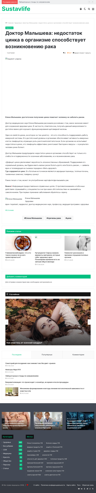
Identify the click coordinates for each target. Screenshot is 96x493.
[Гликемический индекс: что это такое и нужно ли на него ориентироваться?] (18, 243)
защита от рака (33, 451)
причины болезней (35, 467)
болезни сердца (53, 443)
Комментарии (78, 355)
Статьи (6, 468)
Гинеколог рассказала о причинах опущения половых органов (76, 255)
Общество (7, 461)
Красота (6, 457)
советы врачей (34, 475)
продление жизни (34, 471)
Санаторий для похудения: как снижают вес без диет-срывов (30, 363)
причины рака (54, 218)
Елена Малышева (33, 218)
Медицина (7, 453)
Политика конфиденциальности (53, 485)
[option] (48, 322)
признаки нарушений (55, 463)
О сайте (36, 485)
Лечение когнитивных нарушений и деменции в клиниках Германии (45, 425)
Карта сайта (71, 485)
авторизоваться (46, 282)
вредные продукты (35, 447)
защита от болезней (54, 447)
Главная (10, 23)
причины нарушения (54, 467)
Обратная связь (88, 485)
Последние (17, 355)
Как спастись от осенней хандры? (24, 342)
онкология (47, 455)
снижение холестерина (54, 471)
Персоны (6, 465)
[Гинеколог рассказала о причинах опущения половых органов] (78, 243)
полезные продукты (58, 459)
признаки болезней (35, 463)
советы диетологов (52, 475)
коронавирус (33, 455)
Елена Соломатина (35, 443)
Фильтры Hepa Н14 (13, 370)
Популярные (47, 355)
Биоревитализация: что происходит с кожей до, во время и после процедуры (36, 382)
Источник (9, 210)
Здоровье (18, 23)
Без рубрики (8, 446)
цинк (69, 218)
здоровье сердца (51, 451)
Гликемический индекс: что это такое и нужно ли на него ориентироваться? (18, 255)
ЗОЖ (5, 450)
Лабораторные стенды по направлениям (34, 2)
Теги (78, 485)
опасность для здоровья (37, 459)
